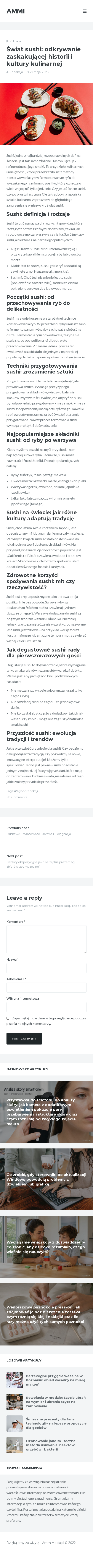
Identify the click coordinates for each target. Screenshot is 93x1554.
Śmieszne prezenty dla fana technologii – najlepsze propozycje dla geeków (56, 1423)
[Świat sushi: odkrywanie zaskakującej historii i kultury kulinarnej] (46, 114)
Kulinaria (15, 41)
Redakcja (16, 72)
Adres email (16, 979)
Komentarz (15, 921)
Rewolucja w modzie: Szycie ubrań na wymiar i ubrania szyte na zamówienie (56, 1402)
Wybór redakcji (27, 791)
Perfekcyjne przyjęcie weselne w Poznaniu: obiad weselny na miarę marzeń (55, 1380)
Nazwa (12, 959)
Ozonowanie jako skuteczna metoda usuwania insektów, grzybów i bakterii (50, 1445)
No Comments (16, 797)
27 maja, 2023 (39, 72)
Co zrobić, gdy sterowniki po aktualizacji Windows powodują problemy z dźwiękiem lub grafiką (46, 1179)
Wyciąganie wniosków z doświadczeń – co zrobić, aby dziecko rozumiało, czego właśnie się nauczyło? (45, 1247)
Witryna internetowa (22, 998)
